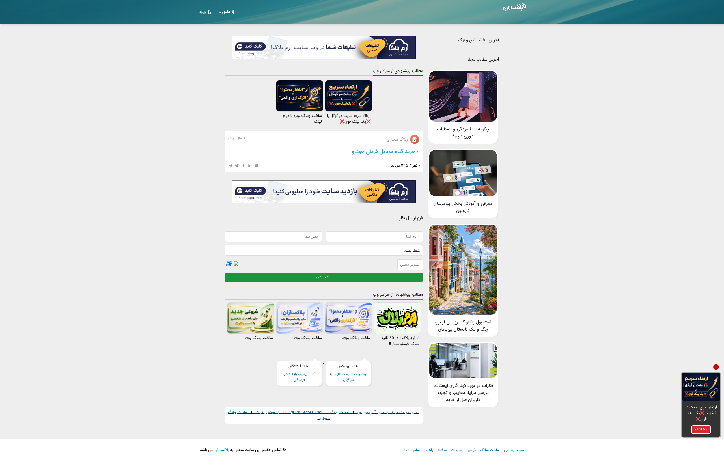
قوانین (471, 450)
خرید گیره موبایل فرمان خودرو (383, 151)
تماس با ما (412, 450)
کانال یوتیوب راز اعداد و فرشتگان (299, 373)
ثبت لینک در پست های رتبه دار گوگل (348, 373)
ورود (202, 12)
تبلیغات (456, 450)
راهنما (429, 450)
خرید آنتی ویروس (370, 412)
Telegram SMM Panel (301, 412)
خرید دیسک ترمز (404, 412)
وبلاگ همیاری (398, 140)
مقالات (442, 450)
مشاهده (701, 429)
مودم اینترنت (265, 412)
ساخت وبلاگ (340, 412)
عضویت (224, 12)
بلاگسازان (221, 450)
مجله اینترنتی (514, 450)
